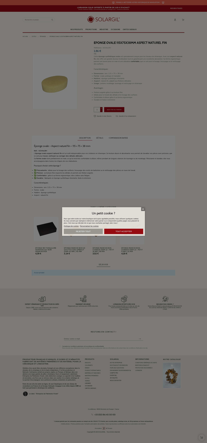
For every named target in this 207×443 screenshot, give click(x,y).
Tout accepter (124, 231)
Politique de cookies (71, 226)
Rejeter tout (83, 231)
